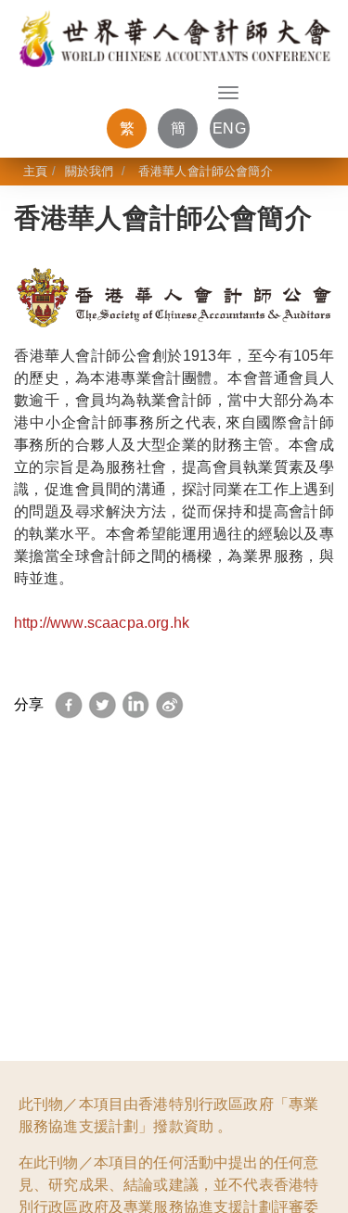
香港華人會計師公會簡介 (204, 171)
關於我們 (89, 171)
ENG (229, 128)
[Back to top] (303, 1161)
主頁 (35, 171)
